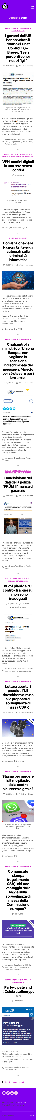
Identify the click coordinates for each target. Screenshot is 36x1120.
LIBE (6, 671)
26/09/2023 (10, 794)
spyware (21, 761)
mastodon (22, 1102)
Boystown (8, 669)
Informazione (28, 156)
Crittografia (9, 1069)
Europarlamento (15, 142)
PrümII (7, 568)
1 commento (26, 604)
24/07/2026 (10, 66)
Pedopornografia (11, 144)
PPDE (20, 329)
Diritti (8, 28)
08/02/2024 (10, 496)
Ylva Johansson (15, 970)
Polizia (28, 566)
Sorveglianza (25, 28)
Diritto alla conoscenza (21, 154)
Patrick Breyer (27, 142)
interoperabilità (17, 228)
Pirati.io (11, 1116)
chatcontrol (21, 139)
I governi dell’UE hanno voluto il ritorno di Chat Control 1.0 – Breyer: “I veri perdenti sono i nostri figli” (18, 48)
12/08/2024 (10, 265)
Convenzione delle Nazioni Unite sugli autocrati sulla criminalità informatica (18, 251)
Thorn (16, 967)
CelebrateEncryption (12, 1067)
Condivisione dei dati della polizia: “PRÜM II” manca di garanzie (18, 484)
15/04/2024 (10, 383)
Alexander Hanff (10, 139)
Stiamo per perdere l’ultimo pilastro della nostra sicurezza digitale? (18, 782)
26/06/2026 (19, 175)
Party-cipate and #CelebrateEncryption (18, 991)
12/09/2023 (19, 1001)
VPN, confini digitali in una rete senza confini (18, 166)
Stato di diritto (18, 31)
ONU (15, 329)
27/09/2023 (10, 712)
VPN (25, 228)
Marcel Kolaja (9, 566)
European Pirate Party (11, 156)
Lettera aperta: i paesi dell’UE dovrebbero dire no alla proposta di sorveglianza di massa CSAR (18, 696)
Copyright (8, 228)
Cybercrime (9, 329)
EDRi (15, 761)
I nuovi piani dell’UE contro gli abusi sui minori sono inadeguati (18, 592)
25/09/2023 (19, 914)
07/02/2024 (12, 604)
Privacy (15, 28)
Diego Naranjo (19, 965)
